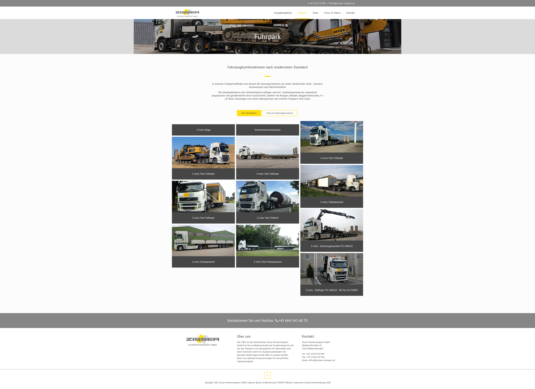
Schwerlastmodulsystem (268, 129)
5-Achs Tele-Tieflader (203, 173)
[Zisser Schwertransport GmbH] (187, 13)
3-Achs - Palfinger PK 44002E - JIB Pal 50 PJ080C (332, 290)
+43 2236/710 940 (315, 353)
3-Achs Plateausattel (203, 261)
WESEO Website (285, 382)
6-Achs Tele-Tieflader (331, 158)
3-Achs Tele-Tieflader (203, 217)
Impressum (299, 382)
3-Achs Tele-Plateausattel (268, 261)
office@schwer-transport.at (342, 3)
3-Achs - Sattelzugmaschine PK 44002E (332, 246)
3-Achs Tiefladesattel (331, 202)
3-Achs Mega (203, 129)
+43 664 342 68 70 (292, 320)
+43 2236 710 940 (317, 3)
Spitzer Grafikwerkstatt (266, 382)
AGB (328, 382)
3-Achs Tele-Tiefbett (267, 217)
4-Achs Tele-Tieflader (267, 173)
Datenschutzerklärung (315, 382)
